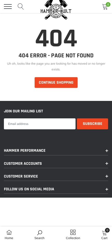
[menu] (8, 6)
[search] (21, 6)
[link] (39, 234)
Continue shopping (56, 82)
